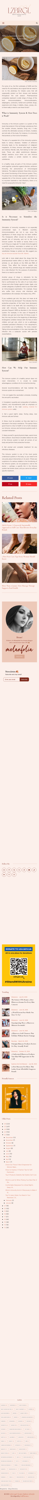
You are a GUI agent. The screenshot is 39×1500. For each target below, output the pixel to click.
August (8, 1148)
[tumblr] (14, 870)
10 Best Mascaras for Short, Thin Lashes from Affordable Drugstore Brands (23, 1069)
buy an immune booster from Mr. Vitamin (15, 253)
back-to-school (22, 1405)
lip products (17, 1445)
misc (13, 1453)
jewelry (2, 1441)
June (8, 1154)
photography (25, 1461)
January (8, 1203)
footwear (3, 1429)
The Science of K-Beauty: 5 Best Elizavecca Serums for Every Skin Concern (22, 1002)
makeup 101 (3, 1449)
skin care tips (23, 1469)
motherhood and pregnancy (6, 1457)
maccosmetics (27, 1445)
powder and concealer (5, 1465)
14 (5, 1225)
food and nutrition (24, 1425)
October (9, 1143)
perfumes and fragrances (6, 1461)
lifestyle (19, 1441)
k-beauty (10, 1441)
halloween (12, 1437)
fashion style (4, 1425)
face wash (29, 1421)
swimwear (3, 1477)
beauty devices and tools (6, 1409)
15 (5, 1222)
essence (15, 1417)
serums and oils (12, 1469)
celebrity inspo (23, 1413)
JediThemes (24, 1496)
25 (5, 1126)
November (9, 1140)
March (8, 1162)
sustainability (31, 1473)
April (7, 1159)
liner (26, 1441)
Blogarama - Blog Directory (9, 1489)
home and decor (30, 1437)
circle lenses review (5, 1417)
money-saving (32, 1453)
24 (5, 1129)
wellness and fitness (27, 1481)
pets (17, 1461)
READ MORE (19, 656)
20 (5, 1208)
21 (5, 1206)
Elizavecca (14, 997)
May (7, 1156)
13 (5, 1227)
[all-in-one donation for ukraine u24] (18, 945)
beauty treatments (20, 1409)
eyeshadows (11, 1421)
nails (18, 1457)
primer (16, 1465)
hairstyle (3, 1437)
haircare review (27, 1433)
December (9, 1137)
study (13, 1473)
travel (10, 1477)
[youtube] (29, 870)
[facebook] (24, 870)
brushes (14, 1413)
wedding (17, 1481)
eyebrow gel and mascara (19, 1064)
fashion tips (13, 1425)
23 (5, 1132)
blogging (30, 1409)
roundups (3, 1469)
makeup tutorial (4, 1453)
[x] (19, 870)
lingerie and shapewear (6, 1445)
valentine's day (31, 1477)
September (10, 1146)
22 (5, 1135)
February (9, 1200)
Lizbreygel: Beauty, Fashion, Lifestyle (22, 1494)
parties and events (27, 1457)
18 (5, 1214)
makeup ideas (12, 1449)
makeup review (22, 1449)
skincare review (4, 1473)
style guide (21, 1473)
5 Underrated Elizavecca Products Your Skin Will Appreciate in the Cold (23, 1056)
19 (5, 1211)
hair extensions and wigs (14, 1433)
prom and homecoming (25, 1465)
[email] (4, 870)
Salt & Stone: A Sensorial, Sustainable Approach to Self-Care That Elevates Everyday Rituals (19, 527)
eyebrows (3, 1421)
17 (5, 1217)
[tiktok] (34, 870)
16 (5, 1219)
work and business (5, 1485)
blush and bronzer (5, 1413)
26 (5, 1124)
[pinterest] (9, 870)
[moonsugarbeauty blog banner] (16, 1085)
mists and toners (22, 1453)
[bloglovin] (9, 874)
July (7, 1151)
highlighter (20, 1437)
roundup (14, 1041)
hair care (3, 1433)
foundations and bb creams (15, 1429)
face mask (20, 1421)
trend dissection (19, 1477)
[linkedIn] (4, 874)
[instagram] (14, 874)
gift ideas (27, 1429)
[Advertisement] (16, 910)
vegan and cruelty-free (6, 1481)
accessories (12, 1405)
